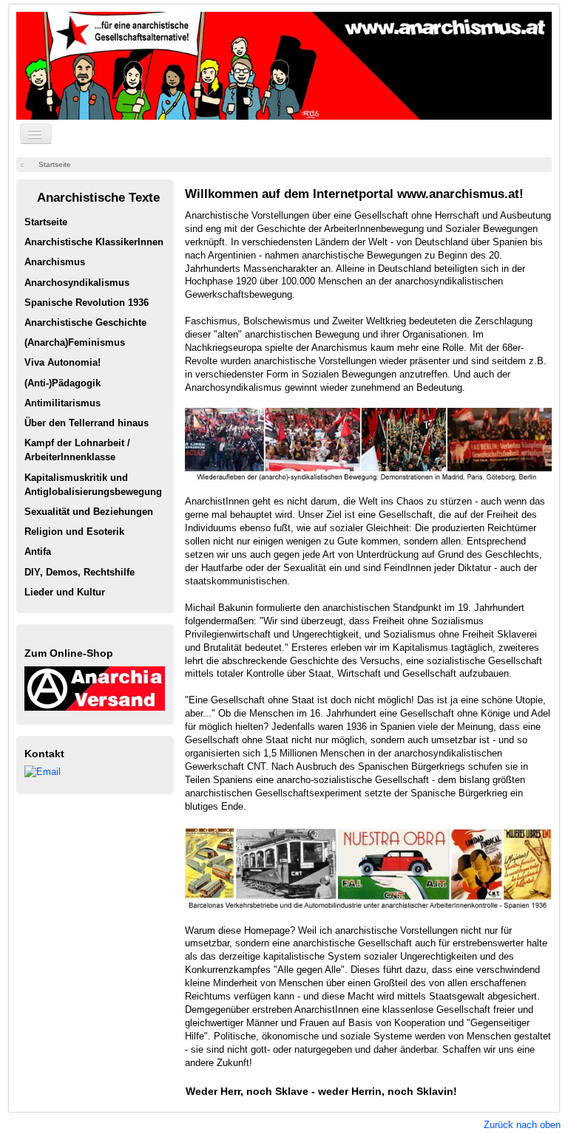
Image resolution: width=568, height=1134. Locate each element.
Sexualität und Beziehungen (88, 511)
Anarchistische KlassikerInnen (93, 241)
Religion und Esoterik (74, 531)
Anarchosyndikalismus (76, 282)
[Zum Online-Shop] (94, 687)
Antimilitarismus (62, 403)
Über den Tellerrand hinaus (86, 422)
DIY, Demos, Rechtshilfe (79, 572)
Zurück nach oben (522, 1124)
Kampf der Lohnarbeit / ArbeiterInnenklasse (77, 449)
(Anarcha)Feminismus (74, 342)
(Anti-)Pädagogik (62, 383)
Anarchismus (54, 261)
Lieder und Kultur (64, 592)
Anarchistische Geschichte (85, 322)
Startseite (45, 222)
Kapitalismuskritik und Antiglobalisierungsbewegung (93, 484)
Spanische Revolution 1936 (86, 302)
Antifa (37, 551)
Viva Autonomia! (62, 362)
